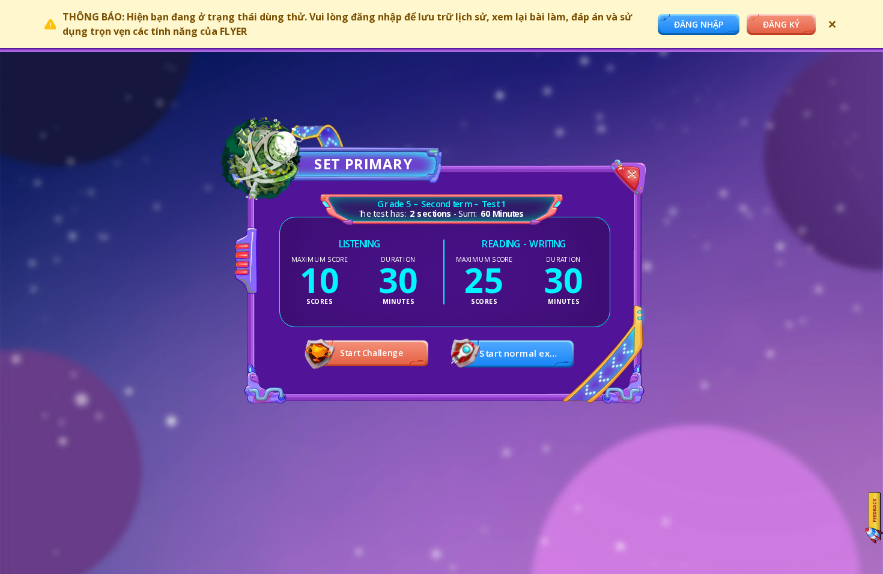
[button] (517, 353)
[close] (627, 179)
